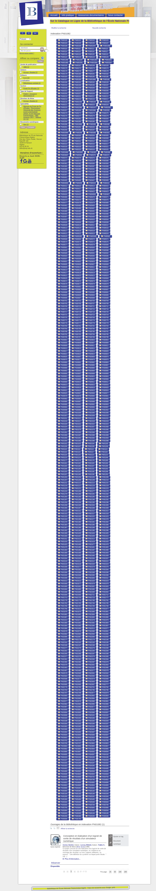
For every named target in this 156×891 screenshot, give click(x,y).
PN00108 (63, 46)
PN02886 (91, 698)
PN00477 (63, 203)
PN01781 (105, 600)
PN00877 (77, 359)
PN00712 (104, 306)
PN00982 (63, 399)
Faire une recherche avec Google (99, 888)
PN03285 (77, 724)
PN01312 (91, 511)
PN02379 (91, 656)
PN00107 (105, 43)
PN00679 (105, 284)
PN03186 (91, 718)
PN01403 (77, 533)
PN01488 (105, 550)
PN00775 (105, 320)
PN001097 (92, 46)
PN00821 (63, 354)
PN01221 (77, 488)
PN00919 (91, 387)
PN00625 (63, 278)
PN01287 (63, 499)
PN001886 (92, 79)
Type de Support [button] (26, 91)
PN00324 (91, 149)
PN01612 (63, 581)
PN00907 (91, 379)
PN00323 (77, 149)
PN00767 (77, 317)
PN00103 (105, 40)
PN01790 (105, 606)
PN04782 (91, 777)
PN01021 (77, 424)
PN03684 (91, 738)
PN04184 (77, 757)
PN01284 (77, 497)
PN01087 (77, 435)
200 (125, 872)
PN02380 (105, 656)
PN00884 (63, 365)
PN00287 (105, 121)
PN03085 (77, 712)
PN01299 (63, 505)
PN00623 (91, 275)
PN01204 (77, 477)
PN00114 (63, 51)
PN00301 (105, 133)
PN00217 (105, 99)
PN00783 (105, 326)
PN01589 (91, 572)
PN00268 (77, 110)
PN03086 (91, 712)
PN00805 (63, 343)
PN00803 (91, 340)
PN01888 (77, 617)
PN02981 (105, 701)
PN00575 (91, 242)
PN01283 (63, 497)
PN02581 (91, 673)
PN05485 (91, 799)
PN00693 (77, 295)
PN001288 (64, 60)
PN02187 (77, 645)
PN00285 (77, 121)
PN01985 (77, 626)
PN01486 (77, 550)
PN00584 (105, 247)
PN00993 (105, 404)
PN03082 (91, 710)
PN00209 (105, 93)
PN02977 (63, 701)
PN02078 (63, 631)
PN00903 (91, 376)
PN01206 (105, 477)
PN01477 (91, 544)
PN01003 (63, 413)
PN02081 (105, 631)
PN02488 (77, 670)
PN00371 (105, 155)
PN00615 (91, 270)
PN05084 (105, 788)
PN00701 (63, 301)
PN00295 (63, 130)
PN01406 (63, 536)
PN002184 (78, 102)
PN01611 (105, 578)
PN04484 (91, 768)
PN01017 (77, 421)
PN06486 (91, 816)
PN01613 (77, 581)
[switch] (44, 51)
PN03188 (63, 721)
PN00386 (77, 166)
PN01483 (105, 547)
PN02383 (91, 659)
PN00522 (77, 233)
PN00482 (77, 205)
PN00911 (91, 382)
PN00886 (91, 365)
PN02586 (105, 676)
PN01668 (63, 584)
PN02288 (105, 654)
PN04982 (63, 785)
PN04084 (105, 752)
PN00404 (105, 177)
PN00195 (77, 85)
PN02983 (77, 704)
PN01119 (63, 455)
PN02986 (105, 704)
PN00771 (63, 320)
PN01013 (91, 418)
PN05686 (77, 805)
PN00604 (105, 261)
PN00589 (63, 253)
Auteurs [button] (23, 70)
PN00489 (63, 211)
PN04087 (91, 754)
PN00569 (77, 239)
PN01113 (104, 449)
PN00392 (105, 169)
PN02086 (63, 637)
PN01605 (77, 578)
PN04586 (63, 774)
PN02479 (63, 665)
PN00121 (104, 54)
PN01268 (77, 491)
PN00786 (91, 329)
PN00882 (91, 362)
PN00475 (91, 200)
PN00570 (91, 239)
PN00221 (63, 105)
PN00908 (105, 379)
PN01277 (91, 491)
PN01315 (63, 513)
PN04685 (63, 777)
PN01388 (77, 527)
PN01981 (77, 623)
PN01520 (91, 564)
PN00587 (91, 250)
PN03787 (77, 743)
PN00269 (105, 110)
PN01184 (104, 463)
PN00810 (77, 345)
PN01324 (63, 519)
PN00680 (63, 287)
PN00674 (91, 281)
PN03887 (105, 746)
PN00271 (77, 113)
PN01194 (77, 471)
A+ (35, 33)
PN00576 (105, 242)
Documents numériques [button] (29, 122)
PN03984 (91, 749)
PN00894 (91, 371)
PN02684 (105, 682)
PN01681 (77, 586)
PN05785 (105, 805)
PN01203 (63, 477)
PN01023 (105, 424)
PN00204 (91, 91)
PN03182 (105, 715)
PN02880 (63, 696)
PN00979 (77, 396)
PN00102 (91, 40)
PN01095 (77, 441)
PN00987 (77, 401)
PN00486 (77, 208)
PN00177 (91, 71)
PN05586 (91, 802)
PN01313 (104, 511)
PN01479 (63, 547)
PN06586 (105, 816)
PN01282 (105, 494)
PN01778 (63, 600)
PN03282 (91, 721)
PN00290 (105, 124)
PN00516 (105, 228)
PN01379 (63, 522)
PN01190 (77, 469)
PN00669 (105, 278)
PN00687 (105, 289)
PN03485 (77, 732)
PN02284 (105, 651)
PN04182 (105, 754)
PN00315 (77, 144)
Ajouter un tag (118, 836)
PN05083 (91, 788)
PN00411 (105, 183)
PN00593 (63, 256)
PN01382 (105, 522)
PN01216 (63, 485)
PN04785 (77, 780)
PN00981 (105, 396)
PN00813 (63, 348)
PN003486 (64, 152)
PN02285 (63, 654)
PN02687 (91, 684)
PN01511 (77, 561)
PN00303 (77, 135)
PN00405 (63, 180)
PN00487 (91, 208)
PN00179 (63, 74)
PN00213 (104, 96)
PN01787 (77, 606)
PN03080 (63, 710)
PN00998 (63, 410)
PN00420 (63, 191)
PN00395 (91, 172)
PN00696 (63, 298)
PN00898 (91, 373)
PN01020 (63, 424)
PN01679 (105, 584)
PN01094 (63, 441)
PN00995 (77, 407)
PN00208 (91, 93)
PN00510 (77, 225)
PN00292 (77, 127)
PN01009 (91, 415)
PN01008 (77, 415)
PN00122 (63, 57)
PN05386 (63, 799)
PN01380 (77, 522)
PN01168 (104, 457)
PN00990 (63, 404)
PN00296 (77, 130)
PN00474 (77, 200)
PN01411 (63, 539)
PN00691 (105, 292)
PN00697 (77, 298)
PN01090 (63, 438)
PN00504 (105, 219)
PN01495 (77, 555)
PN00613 (63, 270)
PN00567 (106, 236)
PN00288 (63, 124)
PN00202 (63, 91)
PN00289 (92, 124)
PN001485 (64, 63)
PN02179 (91, 640)
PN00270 (63, 113)
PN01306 (63, 508)
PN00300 (92, 133)
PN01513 (104, 561)
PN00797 (77, 337)
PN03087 (105, 712)
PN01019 (105, 421)
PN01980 (63, 623)
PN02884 (63, 698)
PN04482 (63, 768)
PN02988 (77, 707)
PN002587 (107, 107)
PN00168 (91, 65)
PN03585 (77, 735)
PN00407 (91, 180)
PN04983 (77, 785)
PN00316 (91, 144)
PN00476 (105, 200)
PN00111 (77, 49)
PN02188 (91, 645)
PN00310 (63, 141)
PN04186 (105, 757)
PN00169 (105, 65)
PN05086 (77, 791)
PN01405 (105, 533)
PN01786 (63, 606)
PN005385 (92, 236)
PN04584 (91, 771)
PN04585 (105, 771)
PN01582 (77, 569)
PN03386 (63, 729)
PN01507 (105, 558)
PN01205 (91, 477)
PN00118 (63, 54)
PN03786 (63, 743)
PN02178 (77, 640)
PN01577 (77, 567)
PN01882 (63, 614)
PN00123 (77, 57)
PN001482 (108, 60)
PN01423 (63, 544)
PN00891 (105, 368)
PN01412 (77, 539)
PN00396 (105, 172)
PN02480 (77, 665)
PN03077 (91, 707)
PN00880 (63, 362)
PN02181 (63, 642)
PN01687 (105, 589)
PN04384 (77, 766)
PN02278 (77, 648)
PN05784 (91, 805)
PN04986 (63, 788)
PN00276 (63, 116)
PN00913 (63, 385)
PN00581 (63, 247)
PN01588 (77, 572)
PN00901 (63, 376)
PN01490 (77, 553)
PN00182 (105, 74)
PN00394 (77, 172)
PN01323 (105, 516)
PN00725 (63, 317)
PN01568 (63, 567)
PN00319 (77, 147)
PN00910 (77, 382)
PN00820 (105, 351)
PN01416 (63, 541)
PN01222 (91, 488)
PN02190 (105, 645)
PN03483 (105, 729)
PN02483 (63, 668)
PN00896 (63, 373)
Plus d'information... (72, 859)
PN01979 (105, 620)
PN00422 (91, 191)
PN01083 (77, 432)
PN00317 (105, 144)
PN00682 (91, 287)
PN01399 (63, 533)
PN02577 (91, 670)
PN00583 (91, 247)
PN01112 (90, 449)
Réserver (55, 863)
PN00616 (105, 270)
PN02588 (63, 679)
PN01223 (105, 488)
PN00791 (105, 331)
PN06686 (63, 819)
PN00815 (91, 348)
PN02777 (105, 684)
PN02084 (91, 634)
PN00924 (105, 390)
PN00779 (105, 323)
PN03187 (105, 718)
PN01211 (63, 483)
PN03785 (105, 740)
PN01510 (63, 561)
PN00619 (91, 273)
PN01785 (105, 603)
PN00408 (105, 180)
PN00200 (91, 88)
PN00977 (105, 393)
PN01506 (91, 558)
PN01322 (91, 516)
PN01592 (63, 575)
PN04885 (91, 782)
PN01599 (63, 578)
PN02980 (91, 701)
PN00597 (63, 259)
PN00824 (105, 354)
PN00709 (63, 306)
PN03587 (105, 735)
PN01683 (105, 586)
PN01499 (105, 555)
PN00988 (91, 401)
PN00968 (91, 393)
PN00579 (91, 245)
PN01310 (63, 511)
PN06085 (63, 813)
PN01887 (63, 617)
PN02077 (105, 628)
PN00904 (105, 376)
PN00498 (77, 217)
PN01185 (63, 466)
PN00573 (63, 242)
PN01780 (91, 600)
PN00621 (63, 275)
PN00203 (77, 91)
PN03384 (91, 726)
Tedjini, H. (101, 845)
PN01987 (105, 626)
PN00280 (63, 119)
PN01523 (105, 564)
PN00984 (91, 399)
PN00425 (77, 194)
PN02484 (77, 668)
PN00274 (91, 113)
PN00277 (77, 116)
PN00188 (77, 79)
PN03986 (63, 752)
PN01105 (104, 443)
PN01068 (105, 427)
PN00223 (91, 105)
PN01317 (91, 513)
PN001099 (106, 46)
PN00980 (91, 396)
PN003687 (64, 155)
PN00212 (91, 96)
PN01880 (91, 612)
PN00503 (91, 219)
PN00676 (63, 284)
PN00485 (63, 208)
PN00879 (105, 359)
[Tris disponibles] (58, 829)
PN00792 (63, 334)
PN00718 (77, 312)
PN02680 (105, 679)
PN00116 (91, 51)
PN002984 (64, 133)
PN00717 (63, 312)
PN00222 (77, 105)
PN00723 (91, 315)
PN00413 (77, 186)
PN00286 (91, 121)
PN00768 (91, 317)
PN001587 (108, 63)
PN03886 (91, 746)
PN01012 (77, 418)
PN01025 (77, 427)
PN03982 (63, 749)
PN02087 (77, 637)
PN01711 (91, 595)
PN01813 (91, 609)
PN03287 (105, 724)
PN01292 (105, 499)
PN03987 (77, 752)
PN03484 (63, 732)
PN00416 (63, 189)
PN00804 (105, 340)
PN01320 (77, 516)
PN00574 (77, 242)
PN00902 (77, 376)
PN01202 (104, 474)
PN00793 (77, 334)
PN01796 (63, 609)
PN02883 (105, 696)
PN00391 (91, 169)
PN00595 (91, 256)
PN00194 (63, 85)
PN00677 (77, 284)
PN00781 (77, 326)
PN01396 (105, 530)
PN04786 (91, 780)
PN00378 (77, 161)
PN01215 (104, 483)
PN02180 (105, 640)
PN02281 (63, 651)
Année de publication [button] (28, 64)
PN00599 (91, 259)
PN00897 (77, 373)
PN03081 (77, 710)
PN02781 (91, 687)
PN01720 (77, 598)
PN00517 (63, 231)
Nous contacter (115, 15)
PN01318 (105, 513)
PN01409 (91, 536)
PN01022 (91, 424)
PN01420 (105, 541)
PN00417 (77, 189)
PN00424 (63, 194)
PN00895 (105, 371)
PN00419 (105, 189)
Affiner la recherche (67, 829)
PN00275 (105, 113)
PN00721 (63, 315)
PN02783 (63, 690)
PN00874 (105, 357)
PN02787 (63, 693)
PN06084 (105, 810)
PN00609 (63, 267)
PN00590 (77, 253)
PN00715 (91, 309)
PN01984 (63, 626)
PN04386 (105, 766)
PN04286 (77, 763)
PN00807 (91, 343)
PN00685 (77, 289)
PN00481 (63, 205)
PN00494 (77, 214)
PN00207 (77, 93)
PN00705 (63, 303)
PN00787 (105, 329)
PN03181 (91, 715)
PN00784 (63, 329)
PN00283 (105, 119)
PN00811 (91, 345)
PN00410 (92, 183)
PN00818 (77, 351)
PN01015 (104, 418)
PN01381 (91, 522)
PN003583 (79, 152)
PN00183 (63, 77)
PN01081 (63, 432)
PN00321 (105, 147)
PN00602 (77, 261)
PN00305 (105, 135)
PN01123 (63, 457)
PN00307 (77, 138)
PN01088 (91, 435)
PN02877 (91, 693)
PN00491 (91, 211)
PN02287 (91, 654)
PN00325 (105, 149)
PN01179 (91, 460)
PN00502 (77, 219)
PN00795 (105, 334)
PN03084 (63, 712)
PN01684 (63, 589)
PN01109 (104, 446)
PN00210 (63, 96)
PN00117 (104, 51)
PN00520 (105, 231)
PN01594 (77, 575)
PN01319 (63, 516)
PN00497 (63, 217)
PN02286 (77, 654)
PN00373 (63, 158)
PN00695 (105, 295)
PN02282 (77, 651)
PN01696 (77, 595)
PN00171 (77, 68)
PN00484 (105, 205)
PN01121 (90, 455)
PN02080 (91, 631)
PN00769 (105, 317)
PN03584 (63, 735)
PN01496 (91, 555)
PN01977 (77, 620)
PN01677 (77, 584)
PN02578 (105, 670)
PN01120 (77, 455)
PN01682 (91, 586)
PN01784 (91, 603)
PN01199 (91, 474)
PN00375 (91, 158)
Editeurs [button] (23, 75)
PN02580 (77, 673)
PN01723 (91, 598)
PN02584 (77, 676)
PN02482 (105, 665)
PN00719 (91, 312)
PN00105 (77, 43)
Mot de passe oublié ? (27, 53)
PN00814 (77, 348)
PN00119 (77, 54)
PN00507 (91, 222)
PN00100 (63, 40)
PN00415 (105, 186)
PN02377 (63, 656)
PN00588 (105, 250)
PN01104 (91, 443)
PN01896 (105, 617)
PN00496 (105, 214)
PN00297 (91, 130)
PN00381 (63, 163)
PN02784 (77, 690)
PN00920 (105, 387)
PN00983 (77, 399)
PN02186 (63, 645)
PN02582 (105, 673)
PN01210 (105, 480)
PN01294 (77, 502)
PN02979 (77, 701)
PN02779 (63, 687)
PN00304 (91, 135)
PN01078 (77, 429)
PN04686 (77, 777)
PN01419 (91, 541)
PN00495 (91, 214)
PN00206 (63, 93)
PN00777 (77, 323)
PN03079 (105, 707)
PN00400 (105, 175)
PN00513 (63, 228)
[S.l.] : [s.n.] (81, 847)
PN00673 (77, 281)
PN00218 (63, 102)
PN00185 (91, 77)
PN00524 (105, 233)
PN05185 (77, 794)
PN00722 (77, 315)
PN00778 (91, 323)
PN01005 (91, 413)
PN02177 (63, 640)
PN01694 (63, 595)
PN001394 (93, 60)
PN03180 (77, 715)
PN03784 (91, 740)
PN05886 (105, 808)
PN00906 (77, 379)
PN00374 (77, 158)
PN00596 (105, 256)
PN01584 (105, 569)
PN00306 (63, 138)
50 (115, 872)
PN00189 (105, 79)
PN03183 (63, 718)
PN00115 (77, 51)
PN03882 (91, 743)
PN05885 (91, 808)
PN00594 (77, 256)
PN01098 (105, 441)
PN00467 (105, 194)
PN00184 (77, 77)
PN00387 (91, 166)
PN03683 (77, 738)
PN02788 (77, 693)
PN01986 (91, 626)
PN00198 (63, 88)
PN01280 (77, 494)
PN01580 (63, 569)
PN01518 (77, 564)
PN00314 (63, 144)
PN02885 (77, 698)
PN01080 (105, 429)
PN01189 (63, 469)
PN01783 (77, 603)
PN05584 (63, 802)
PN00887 (105, 365)
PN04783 (105, 777)
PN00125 (105, 57)
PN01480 (77, 547)
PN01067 (91, 427)
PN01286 (105, 497)
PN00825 (63, 357)
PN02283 (91, 651)
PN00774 (91, 320)
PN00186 (105, 77)
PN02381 (63, 659)
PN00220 (105, 102)
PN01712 (104, 595)
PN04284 (105, 760)
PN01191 (91, 469)
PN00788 (63, 331)
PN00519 (91, 231)
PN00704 (105, 301)
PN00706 (77, 303)
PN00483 (91, 205)
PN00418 (91, 189)
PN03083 (105, 710)
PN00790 (91, 331)
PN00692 (63, 295)
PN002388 (78, 107)
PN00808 (105, 343)
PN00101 (77, 40)
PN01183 (91, 463)
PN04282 (77, 760)
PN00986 (63, 401)
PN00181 (91, 74)
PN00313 (104, 141)
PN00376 (105, 158)
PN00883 (105, 362)
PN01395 (91, 530)
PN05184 (63, 794)
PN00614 (77, 270)
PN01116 (77, 452)
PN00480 (105, 203)
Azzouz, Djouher (68, 845)
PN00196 (91, 85)
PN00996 (91, 407)
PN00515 (91, 228)
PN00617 (63, 273)
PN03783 (77, 740)
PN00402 (77, 177)
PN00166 (63, 65)
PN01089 (105, 435)
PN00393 (63, 172)
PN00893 (77, 371)
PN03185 (77, 718)
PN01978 (91, 620)
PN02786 (105, 690)
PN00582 (77, 247)
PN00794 (91, 334)
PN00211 (77, 96)
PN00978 (63, 396)
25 (110, 872)
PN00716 (105, 309)
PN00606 (77, 264)
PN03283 (105, 721)
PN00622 (77, 275)
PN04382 (105, 763)
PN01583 (91, 569)
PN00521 (63, 233)
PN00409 (78, 183)
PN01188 (104, 466)
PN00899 (105, 373)
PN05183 (105, 791)
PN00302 (63, 135)
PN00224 (105, 105)
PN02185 (105, 642)
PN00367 (92, 152)
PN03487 (91, 732)
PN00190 (63, 82)
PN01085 (105, 432)
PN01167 (91, 457)
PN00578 (77, 245)
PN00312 (91, 141)
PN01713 (63, 598)
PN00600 (105, 259)
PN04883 (63, 782)
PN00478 (77, 203)
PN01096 (91, 441)
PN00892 (63, 371)
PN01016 (63, 421)
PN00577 (63, 245)
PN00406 (77, 180)
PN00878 (91, 359)
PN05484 (77, 799)
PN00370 (92, 155)
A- (22, 33)
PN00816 (105, 348)
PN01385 (91, 525)
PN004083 (64, 183)
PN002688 (92, 110)
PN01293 (63, 502)
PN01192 (104, 469)
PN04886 (105, 782)
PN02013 (91, 628)
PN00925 (63, 393)
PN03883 (105, 743)
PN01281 (91, 494)
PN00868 (91, 357)
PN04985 (105, 785)
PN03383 (77, 726)
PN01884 (91, 614)
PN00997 (105, 407)
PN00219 (92, 102)
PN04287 (91, 763)
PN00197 (105, 85)
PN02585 (91, 676)
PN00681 (77, 287)
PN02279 (91, 648)
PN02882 (91, 696)
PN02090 (105, 637)
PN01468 (77, 544)
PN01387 (63, 527)
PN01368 (77, 519)
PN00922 (77, 390)
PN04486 (63, 771)
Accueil (53, 15)
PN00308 (91, 138)
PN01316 (77, 513)
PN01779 (77, 600)
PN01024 (63, 427)
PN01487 (91, 550)
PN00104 (63, 43)
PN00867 (77, 357)
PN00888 (63, 368)
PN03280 (77, 721)
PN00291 (63, 127)
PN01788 (91, 606)
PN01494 (63, 555)
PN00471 (105, 197)
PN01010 (105, 415)
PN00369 (78, 155)
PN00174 (105, 68)
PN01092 (91, 438)
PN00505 (63, 222)
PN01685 (77, 589)
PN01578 (91, 567)
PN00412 (63, 186)
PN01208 (77, 480)
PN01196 (104, 471)
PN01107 (77, 446)
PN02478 (105, 662)
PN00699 (105, 298)
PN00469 (77, 197)
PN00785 (77, 329)
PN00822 (77, 354)
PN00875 (63, 359)
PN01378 (105, 519)
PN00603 (91, 261)
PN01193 (63, 471)
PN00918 (77, 387)
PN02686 (77, 684)
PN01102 (63, 443)
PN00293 (91, 127)
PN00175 (63, 71)
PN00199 (77, 88)
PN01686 (91, 589)
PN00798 (91, 337)
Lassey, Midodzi (85, 845)
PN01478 (105, 544)
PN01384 (77, 525)
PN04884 (77, 782)
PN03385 (105, 726)
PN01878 (63, 612)
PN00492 (105, 211)
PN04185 (91, 757)
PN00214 (63, 99)
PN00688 (63, 292)
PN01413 (91, 539)
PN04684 (105, 774)
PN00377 (63, 161)
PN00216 (91, 99)
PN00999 (77, 410)
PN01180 (104, 460)
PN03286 (91, 724)
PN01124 (77, 457)
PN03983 (77, 749)
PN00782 (91, 326)
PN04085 (63, 754)
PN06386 (77, 816)
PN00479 (91, 203)
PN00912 (104, 382)
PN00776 (63, 323)
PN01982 (91, 623)
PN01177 (63, 460)
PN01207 (63, 480)
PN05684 (105, 802)
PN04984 (91, 785)
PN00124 (91, 57)
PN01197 (63, 474)
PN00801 (63, 340)
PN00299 (78, 133)
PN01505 (77, 558)
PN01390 (105, 527)
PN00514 (77, 228)
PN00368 (106, 152)
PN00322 (63, 149)
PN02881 (77, 696)
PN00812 (104, 345)
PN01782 (63, 603)
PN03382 (63, 726)
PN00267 (63, 110)
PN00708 (105, 303)
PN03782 (63, 740)
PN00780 (63, 326)
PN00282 (91, 119)
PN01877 (105, 609)
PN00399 (91, 175)
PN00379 (91, 161)
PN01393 (77, 530)
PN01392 (63, 530)
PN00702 (77, 301)
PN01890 (91, 617)
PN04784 (63, 780)
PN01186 (77, 466)
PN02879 (105, 693)
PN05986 (91, 810)
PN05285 (63, 796)
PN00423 (105, 191)
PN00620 (105, 273)
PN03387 (77, 729)
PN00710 (77, 306)
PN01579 (105, 567)
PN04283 (91, 760)
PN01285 (91, 497)
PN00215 (77, 99)
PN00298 (105, 130)
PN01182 (77, 463)
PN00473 (63, 200)
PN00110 (63, 49)
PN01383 (63, 525)
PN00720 (105, 312)
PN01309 (105, 508)
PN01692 (105, 592)
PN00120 (91, 54)
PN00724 (105, 315)
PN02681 (63, 682)
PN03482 (91, 729)
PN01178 (77, 460)
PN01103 (77, 443)
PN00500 (105, 217)
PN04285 (63, 763)
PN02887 (105, 698)
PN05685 (63, 805)
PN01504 (63, 558)
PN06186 (105, 813)
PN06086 (77, 813)
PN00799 (105, 337)
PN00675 (105, 281)
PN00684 (63, 289)
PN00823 (91, 354)
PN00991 (77, 404)
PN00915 (91, 385)
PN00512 (104, 225)
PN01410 (105, 536)
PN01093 (105, 438)
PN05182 (91, 791)
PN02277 (63, 648)
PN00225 (63, 107)
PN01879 (77, 612)
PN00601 (63, 261)
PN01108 (91, 446)
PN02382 (77, 659)
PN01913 (63, 620)
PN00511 (91, 225)
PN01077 (63, 429)
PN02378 (77, 656)
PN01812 (77, 609)
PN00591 (91, 253)
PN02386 (77, 662)
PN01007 (63, 415)
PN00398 (77, 175)
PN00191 (77, 82)
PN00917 (63, 387)
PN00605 (63, 264)
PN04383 (63, 766)
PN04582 (77, 771)
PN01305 (105, 505)
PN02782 (105, 687)
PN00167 (77, 65)
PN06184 (91, 813)
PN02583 (63, 676)
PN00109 (77, 46)
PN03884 (63, 746)
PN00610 (77, 267)
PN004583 (92, 194)
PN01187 (91, 466)
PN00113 (104, 49)
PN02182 (77, 642)
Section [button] (23, 86)
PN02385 (63, 662)
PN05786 (63, 808)
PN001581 (79, 63)
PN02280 (105, 648)
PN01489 (63, 553)
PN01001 (91, 410)
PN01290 (91, 499)
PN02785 (91, 690)
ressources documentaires (91, 15)
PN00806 (77, 343)
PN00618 (77, 273)
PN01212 (77, 483)
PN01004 (77, 413)
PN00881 (77, 362)
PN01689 (77, 592)
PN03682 (63, 738)
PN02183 (91, 642)
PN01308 (91, 508)
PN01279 (63, 494)
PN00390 (77, 169)
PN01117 (90, 452)
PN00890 (91, 368)
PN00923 (91, 390)
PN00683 (105, 287)
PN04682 (77, 774)
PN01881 (105, 612)
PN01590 (105, 572)
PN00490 (77, 211)
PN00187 (63, 79)
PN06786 (77, 819)
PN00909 (63, 382)
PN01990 (77, 628)
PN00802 (77, 340)
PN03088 (63, 715)
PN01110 (63, 449)
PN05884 (77, 808)
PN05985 (77, 810)
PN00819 (91, 351)
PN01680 (63, 586)
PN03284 (63, 724)
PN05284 (105, 794)
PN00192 (91, 82)
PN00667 (77, 278)
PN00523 (91, 233)
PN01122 (104, 455)
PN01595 (91, 575)
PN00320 (91, 147)
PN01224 (63, 491)
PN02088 (91, 637)
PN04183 (63, 757)
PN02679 (91, 679)
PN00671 (63, 281)
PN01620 (91, 581)
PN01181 (63, 463)
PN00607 (91, 264)
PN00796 (63, 337)
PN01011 (63, 418)
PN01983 (105, 623)
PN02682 (77, 682)
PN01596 (105, 575)
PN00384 (105, 163)
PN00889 (77, 368)
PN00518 (77, 231)
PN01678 (91, 584)
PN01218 (91, 485)
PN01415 (104, 539)
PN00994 (63, 407)
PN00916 (105, 385)
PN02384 (105, 659)
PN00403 (91, 177)
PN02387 (91, 662)
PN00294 (105, 127)
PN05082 (77, 788)
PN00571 (105, 239)
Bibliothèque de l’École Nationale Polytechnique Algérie (66, 888)
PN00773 (77, 320)
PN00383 (91, 163)
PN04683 (91, 774)
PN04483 (77, 768)
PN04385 (91, 766)
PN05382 (91, 796)
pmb (113, 887)
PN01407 (77, 536)
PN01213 (91, 483)
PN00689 (77, 292)
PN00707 (91, 303)
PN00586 (77, 250)
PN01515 (63, 564)
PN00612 (104, 267)
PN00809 (63, 345)
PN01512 (91, 561)
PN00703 (91, 301)
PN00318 (63, 147)
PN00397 (63, 175)
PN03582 (105, 732)
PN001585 (93, 63)
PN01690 (91, 592)
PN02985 (91, 704)
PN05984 (63, 810)
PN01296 (105, 502)
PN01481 (91, 547)
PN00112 (90, 49)
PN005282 (78, 236)
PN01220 (63, 488)
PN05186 (91, 794)
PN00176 (77, 71)
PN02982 (63, 704)
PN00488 (105, 208)
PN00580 (105, 245)
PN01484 (63, 550)
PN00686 (91, 289)
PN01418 (77, 541)
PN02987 (63, 707)
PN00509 (63, 225)
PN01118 (104, 452)
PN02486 (105, 668)
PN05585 (77, 802)
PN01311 (77, 511)
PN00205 (105, 91)
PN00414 (91, 186)
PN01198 (77, 474)
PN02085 (105, 634)
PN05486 (105, 799)
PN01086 (63, 435)
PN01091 (77, 438)
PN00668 (91, 278)
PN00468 (63, 197)
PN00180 (77, 74)
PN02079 (77, 631)
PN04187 (63, 760)
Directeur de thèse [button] (27, 98)
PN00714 (77, 309)
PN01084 (91, 432)
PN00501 (63, 219)
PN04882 (105, 780)
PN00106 (91, 43)
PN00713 (63, 309)
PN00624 (105, 275)
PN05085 (63, 791)
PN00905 (63, 379)
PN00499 (91, 217)
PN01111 (77, 449)
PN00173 (91, 68)
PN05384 (105, 796)
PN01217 (77, 485)
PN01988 (63, 628)
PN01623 (105, 581)
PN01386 (105, 525)
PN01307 (77, 508)
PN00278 (91, 116)
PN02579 (63, 673)
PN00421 (77, 191)
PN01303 (77, 505)
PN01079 (91, 429)
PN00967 (77, 393)
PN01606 (91, 578)
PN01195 (91, 471)
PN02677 (77, 679)
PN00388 (105, 166)
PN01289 (77, 499)
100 (120, 872)
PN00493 (63, 214)
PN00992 (91, 404)
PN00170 (63, 68)
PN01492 (91, 553)
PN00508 (105, 222)
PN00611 (91, 267)
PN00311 (77, 141)
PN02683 (91, 682)
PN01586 (63, 572)
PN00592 (105, 253)
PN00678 (91, 284)
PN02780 (77, 687)
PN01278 (105, 491)
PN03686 (105, 738)
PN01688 (63, 592)
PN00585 (63, 250)
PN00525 (63, 236)
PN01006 (105, 413)
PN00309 (105, 138)
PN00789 (77, 331)
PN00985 (105, 399)
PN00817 (63, 351)
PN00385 (63, 166)
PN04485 (105, 768)
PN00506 (77, 222)
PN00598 (77, 259)
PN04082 (91, 752)
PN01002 (105, 410)
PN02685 (63, 684)
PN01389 (91, 527)
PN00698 (91, 298)
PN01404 (91, 533)
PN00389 (63, 169)
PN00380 (105, 161)
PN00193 (105, 82)
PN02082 (63, 634)
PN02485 (91, 668)
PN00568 (63, 239)
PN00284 (63, 121)
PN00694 (91, 295)
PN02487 (63, 670)
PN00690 (91, 292)
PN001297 (79, 60)
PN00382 (77, 163)
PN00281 (77, 119)
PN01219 (105, 485)
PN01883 (77, 614)
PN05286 (77, 796)
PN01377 (91, 519)
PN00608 (105, 264)
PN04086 (77, 754)
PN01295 (91, 502)
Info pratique (68, 15)
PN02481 (91, 665)
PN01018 (91, 421)
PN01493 (105, 553)
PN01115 (63, 452)
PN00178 (105, 71)
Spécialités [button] (24, 104)
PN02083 (77, 634)
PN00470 (91, 197)
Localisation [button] (25, 80)
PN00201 (105, 88)
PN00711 (91, 306)
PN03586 (91, 735)
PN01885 (105, 614)
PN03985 (105, 749)
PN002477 (92, 107)
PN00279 (105, 116)
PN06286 (63, 816)
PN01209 (91, 480)
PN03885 (77, 746)
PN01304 (91, 505)
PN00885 (77, 365)
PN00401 (63, 177)
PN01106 (63, 446)
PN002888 (78, 124)
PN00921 (63, 390)
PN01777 (105, 598)
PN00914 (77, 385)
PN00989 (105, 401)
